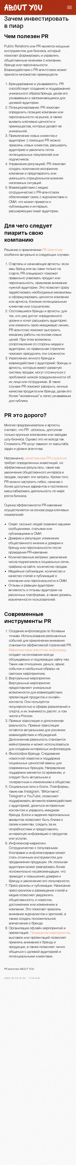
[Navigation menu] (69, 7)
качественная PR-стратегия (46, 458)
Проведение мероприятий (50, 932)
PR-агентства (52, 250)
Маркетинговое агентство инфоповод (37, 650)
